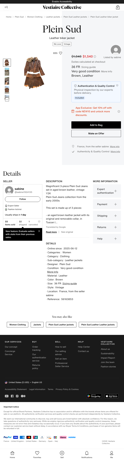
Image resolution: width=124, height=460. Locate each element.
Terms (50, 389)
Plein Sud (19, 16)
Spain (50, 441)
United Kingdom (17, 441)
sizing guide (88, 67)
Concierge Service (10, 353)
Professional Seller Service (62, 365)
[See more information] (119, 111)
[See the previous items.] (7, 59)
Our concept (11, 346)
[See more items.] (7, 99)
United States (31, 441)
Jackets (37, 324)
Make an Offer (96, 133)
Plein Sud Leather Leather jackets (98, 324)
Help (100, 238)
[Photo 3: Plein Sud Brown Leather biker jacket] (7, 81)
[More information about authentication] (117, 85)
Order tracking (36, 348)
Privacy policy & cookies (67, 389)
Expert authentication (105, 191)
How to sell (60, 346)
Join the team (107, 362)
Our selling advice (60, 353)
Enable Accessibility (62, 1)
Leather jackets (53, 16)
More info (106, 71)
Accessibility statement (16, 389)
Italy (56, 441)
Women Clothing (34, 16)
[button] (118, 7)
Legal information (37, 389)
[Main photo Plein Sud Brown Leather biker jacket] (7, 63)
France (6, 441)
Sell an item (61, 358)
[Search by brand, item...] (6, 7)
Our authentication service (39, 357)
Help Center (84, 346)
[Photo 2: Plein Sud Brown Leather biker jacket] (7, 72)
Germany (42, 441)
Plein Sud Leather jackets (75, 16)
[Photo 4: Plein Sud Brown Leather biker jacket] (7, 90)
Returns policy (36, 367)
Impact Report (108, 357)
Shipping (102, 215)
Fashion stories (108, 366)
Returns (101, 227)
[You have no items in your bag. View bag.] (118, 7)
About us (105, 349)
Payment (102, 204)
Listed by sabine (112, 57)
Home (8, 16)
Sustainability (107, 353)
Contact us (83, 351)
